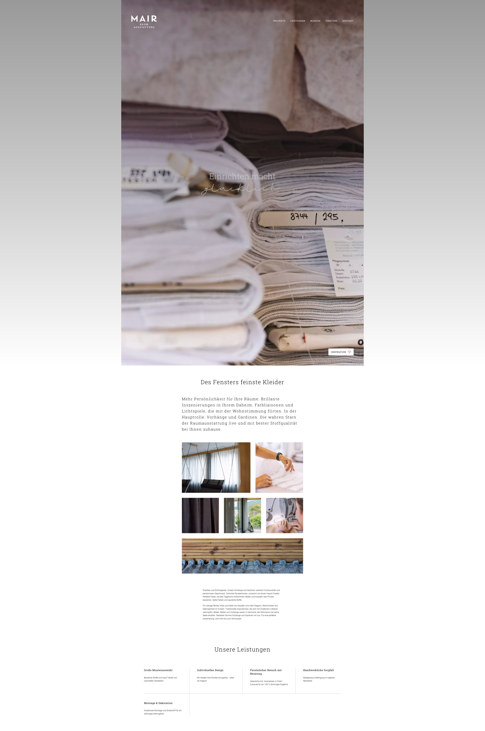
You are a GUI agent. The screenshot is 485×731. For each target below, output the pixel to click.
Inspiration (338, 352)
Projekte (279, 20)
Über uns (331, 20)
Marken (315, 20)
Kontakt (348, 20)
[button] (216, 467)
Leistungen (297, 20)
